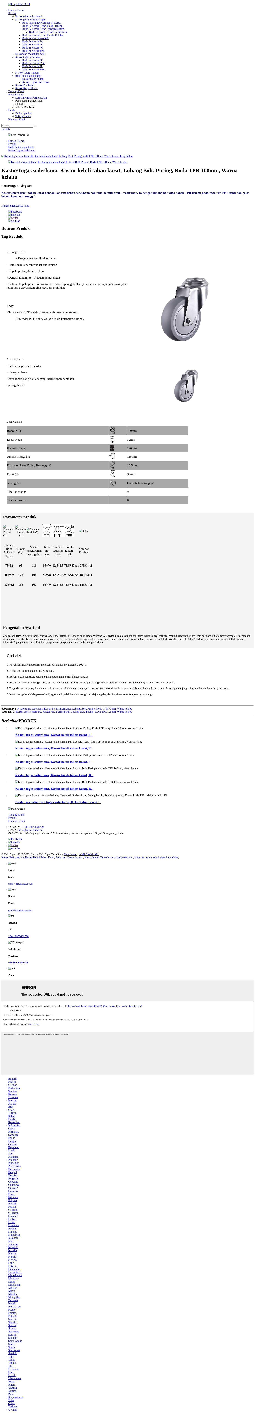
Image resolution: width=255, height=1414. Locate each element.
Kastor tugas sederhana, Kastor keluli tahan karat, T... (54, 735)
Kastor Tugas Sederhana (35, 81)
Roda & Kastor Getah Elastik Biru (48, 32)
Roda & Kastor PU (32, 47)
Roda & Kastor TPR (33, 50)
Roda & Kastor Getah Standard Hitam (43, 28)
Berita (11, 110)
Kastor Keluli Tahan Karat (39, 857)
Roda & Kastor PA (32, 41)
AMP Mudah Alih (89, 854)
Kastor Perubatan (24, 85)
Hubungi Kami (16, 119)
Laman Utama (16, 10)
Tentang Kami (16, 91)
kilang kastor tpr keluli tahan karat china (156, 857)
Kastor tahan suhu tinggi (28, 16)
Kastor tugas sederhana (28, 57)
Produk (12, 13)
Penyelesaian (15, 94)
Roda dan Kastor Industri (69, 857)
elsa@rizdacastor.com (20, 909)
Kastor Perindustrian (12, 857)
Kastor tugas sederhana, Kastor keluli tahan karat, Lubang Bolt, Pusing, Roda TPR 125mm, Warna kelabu (74, 711)
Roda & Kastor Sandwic (35, 38)
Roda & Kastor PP (32, 44)
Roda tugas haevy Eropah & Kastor (41, 22)
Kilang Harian (23, 116)
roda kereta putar (124, 857)
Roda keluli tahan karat (28, 75)
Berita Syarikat (23, 113)
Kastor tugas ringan (33, 78)
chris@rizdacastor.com (30, 830)
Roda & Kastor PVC (33, 63)
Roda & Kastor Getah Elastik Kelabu (42, 35)
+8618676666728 (18, 962)
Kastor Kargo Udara (26, 88)
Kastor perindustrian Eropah (30, 19)
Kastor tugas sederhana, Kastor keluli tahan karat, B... (54, 775)
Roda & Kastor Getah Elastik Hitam (42, 25)
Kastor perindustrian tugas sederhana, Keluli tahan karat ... (58, 802)
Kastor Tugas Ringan (27, 72)
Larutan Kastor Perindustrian (31, 97)
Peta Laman (70, 854)
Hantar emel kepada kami (15, 205)
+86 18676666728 (33, 826)
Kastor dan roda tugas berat (30, 53)
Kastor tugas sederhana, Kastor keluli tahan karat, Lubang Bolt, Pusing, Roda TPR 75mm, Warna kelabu (74, 708)
